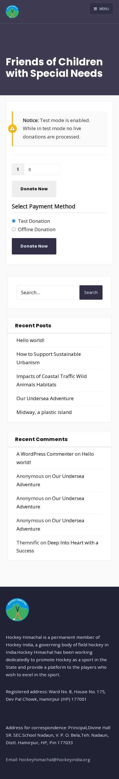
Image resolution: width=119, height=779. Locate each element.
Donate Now (34, 189)
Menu (103, 8)
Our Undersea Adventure (45, 398)
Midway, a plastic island (44, 412)
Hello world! (30, 340)
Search (91, 292)
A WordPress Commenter (45, 454)
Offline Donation (36, 229)
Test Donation (34, 221)
